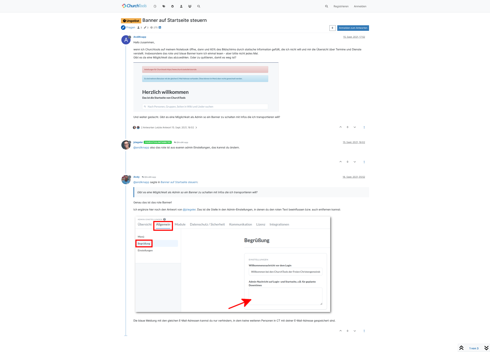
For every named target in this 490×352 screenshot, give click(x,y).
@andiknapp (141, 147)
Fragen (130, 27)
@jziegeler (189, 209)
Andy (136, 176)
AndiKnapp (139, 36)
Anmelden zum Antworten (353, 27)
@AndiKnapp (182, 142)
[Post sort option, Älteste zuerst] (332, 28)
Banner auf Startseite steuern (179, 182)
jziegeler (138, 142)
